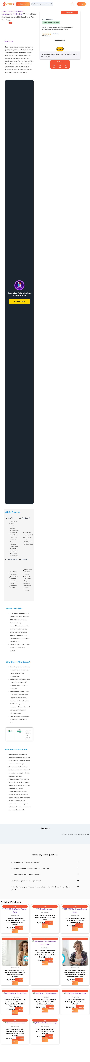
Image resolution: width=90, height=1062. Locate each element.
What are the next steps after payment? (25, 862)
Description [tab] (9, 41)
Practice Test (12, 11)
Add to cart (60, 49)
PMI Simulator (17, 14)
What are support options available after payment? (30, 868)
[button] (27, 4)
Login (82, 4)
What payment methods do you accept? (25, 874)
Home (4, 11)
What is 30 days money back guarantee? (26, 881)
